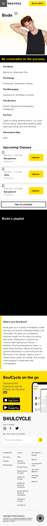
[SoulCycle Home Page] (14, 3)
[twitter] (17, 428)
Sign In (34, 459)
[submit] (15, 13)
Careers (6, 461)
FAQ (18, 457)
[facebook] (11, 428)
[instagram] (4, 428)
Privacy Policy (22, 467)
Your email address (13, 440)
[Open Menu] (3, 3)
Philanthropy (7, 465)
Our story (6, 457)
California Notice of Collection (21, 485)
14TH (6, 175)
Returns (34, 481)
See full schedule (23, 204)
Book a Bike (37, 3)
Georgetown (10, 158)
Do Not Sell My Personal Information (22, 493)
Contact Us (21, 505)
